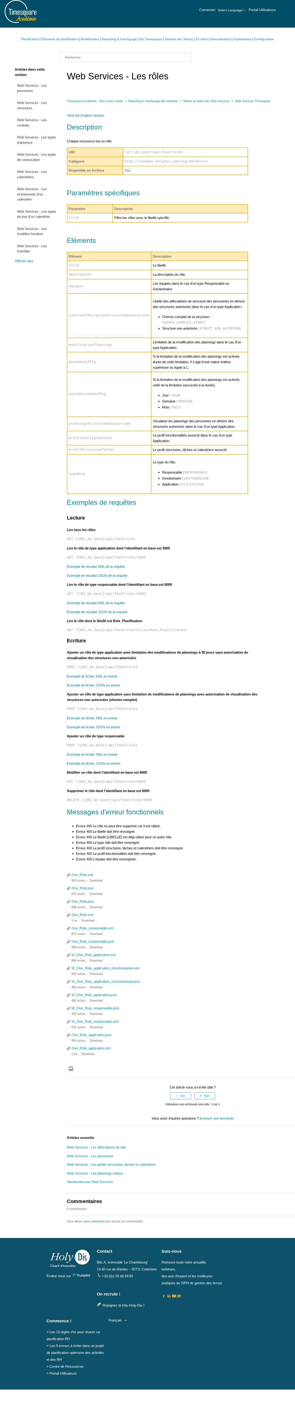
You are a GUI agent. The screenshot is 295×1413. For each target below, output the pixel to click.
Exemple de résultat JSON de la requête (97, 575)
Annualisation (221, 39)
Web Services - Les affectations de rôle (96, 1147)
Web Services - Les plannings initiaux (95, 1173)
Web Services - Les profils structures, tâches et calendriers (111, 1164)
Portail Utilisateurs (262, 10)
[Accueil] (20, 20)
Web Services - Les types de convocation (36, 157)
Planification (30, 39)
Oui (127, 170)
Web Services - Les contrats (32, 122)
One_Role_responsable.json (92, 941)
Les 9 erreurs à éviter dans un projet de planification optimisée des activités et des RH (75, 1352)
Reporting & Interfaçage (119, 39)
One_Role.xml (82, 875)
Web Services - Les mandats (32, 248)
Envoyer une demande (217, 1118)
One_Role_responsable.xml (92, 928)
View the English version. (86, 115)
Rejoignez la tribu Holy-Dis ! (123, 1305)
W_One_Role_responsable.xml (94, 1021)
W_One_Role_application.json (94, 995)
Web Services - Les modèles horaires (32, 231)
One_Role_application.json (91, 1035)
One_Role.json (82, 888)
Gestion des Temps (179, 39)
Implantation (242, 39)
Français (116, 1320)
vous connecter (93, 1221)
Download (96, 880)
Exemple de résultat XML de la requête (96, 567)
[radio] (180, 1095)
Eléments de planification (59, 39)
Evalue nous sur (59, 1276)
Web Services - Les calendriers (32, 174)
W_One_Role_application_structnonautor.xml (105, 968)
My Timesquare (150, 39)
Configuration (264, 39)
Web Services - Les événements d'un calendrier (32, 194)
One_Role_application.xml (91, 1048)
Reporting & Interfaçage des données (153, 101)
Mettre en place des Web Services (206, 101)
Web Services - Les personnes (32, 88)
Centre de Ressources (67, 1366)
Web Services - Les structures (32, 105)
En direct (202, 39)
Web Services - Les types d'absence (36, 139)
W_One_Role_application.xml (93, 955)
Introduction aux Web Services (90, 1182)
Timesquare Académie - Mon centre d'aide (95, 101)
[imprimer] (71, 1069)
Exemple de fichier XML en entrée (92, 676)
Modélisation (90, 39)
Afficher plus (24, 261)
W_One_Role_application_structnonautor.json (105, 981)
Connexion (207, 10)
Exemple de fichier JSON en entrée (93, 685)
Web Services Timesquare (252, 101)
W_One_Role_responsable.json (95, 1008)
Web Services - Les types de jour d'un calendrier (36, 214)
